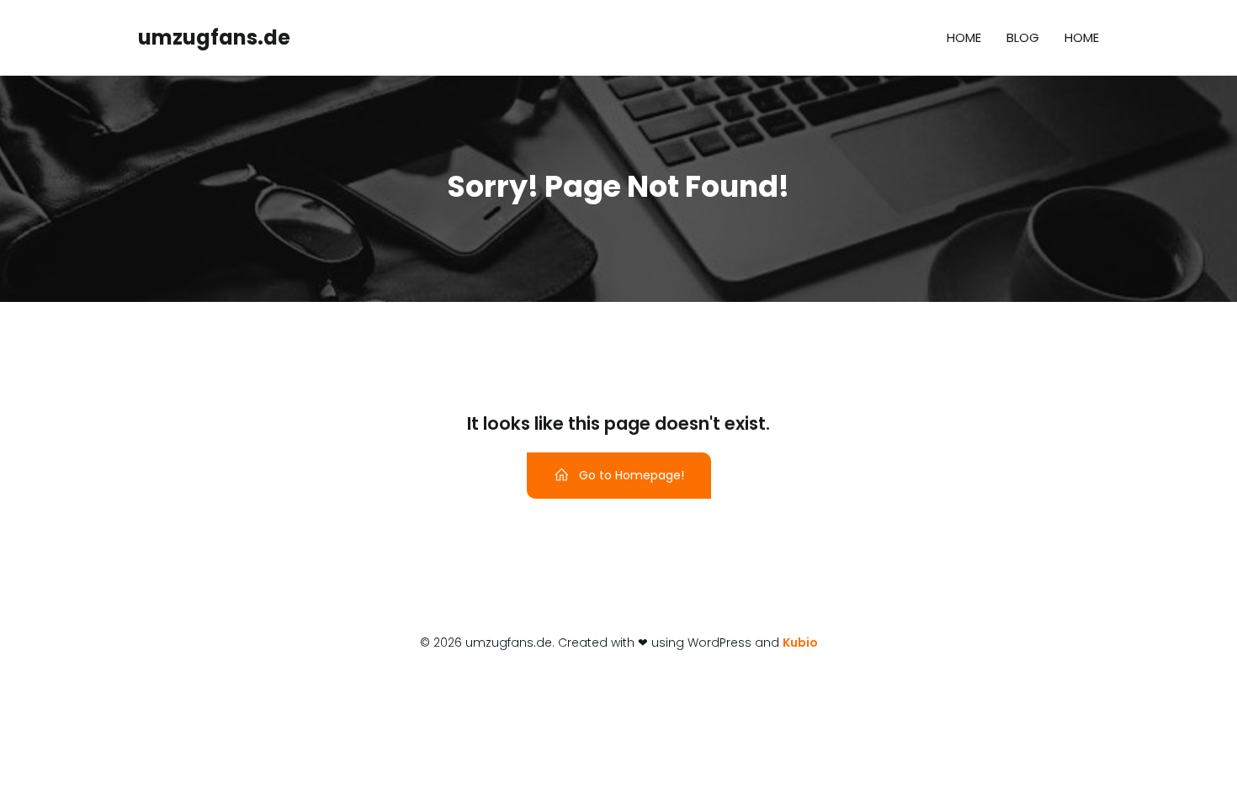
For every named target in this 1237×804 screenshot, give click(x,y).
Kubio (800, 642)
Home (964, 37)
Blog (1022, 37)
